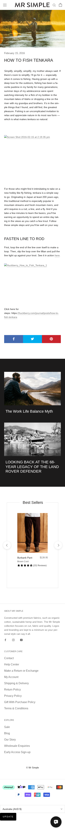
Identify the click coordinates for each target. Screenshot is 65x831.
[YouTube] (21, 640)
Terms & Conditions (16, 708)
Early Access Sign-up (17, 752)
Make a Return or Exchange (21, 670)
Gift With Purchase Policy (19, 702)
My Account (11, 677)
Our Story (10, 739)
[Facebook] (5, 640)
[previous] (7, 545)
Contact (9, 658)
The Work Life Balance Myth (29, 411)
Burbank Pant (24, 557)
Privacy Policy (13, 695)
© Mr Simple (32, 767)
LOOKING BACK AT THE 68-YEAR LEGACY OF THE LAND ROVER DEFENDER (32, 466)
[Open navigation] (5, 4)
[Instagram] (13, 640)
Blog (7, 733)
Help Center (11, 664)
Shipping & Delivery (16, 683)
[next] (58, 545)
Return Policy (12, 689)
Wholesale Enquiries (17, 745)
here (57, 255)
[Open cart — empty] (60, 5)
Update (8, 816)
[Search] (54, 4)
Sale (7, 727)
